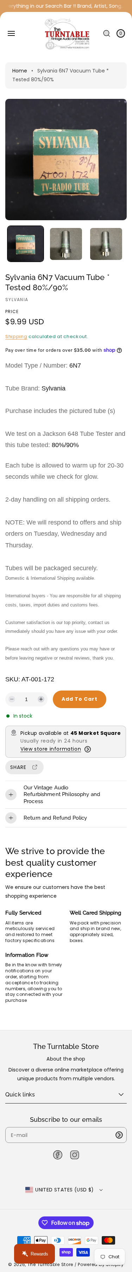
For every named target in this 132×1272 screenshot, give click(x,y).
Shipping (16, 336)
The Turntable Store (50, 1264)
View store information (50, 748)
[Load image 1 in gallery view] (25, 243)
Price (12, 311)
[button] (11, 33)
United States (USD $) (64, 1189)
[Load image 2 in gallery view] (65, 243)
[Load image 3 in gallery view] (105, 243)
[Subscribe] (119, 1135)
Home (19, 70)
